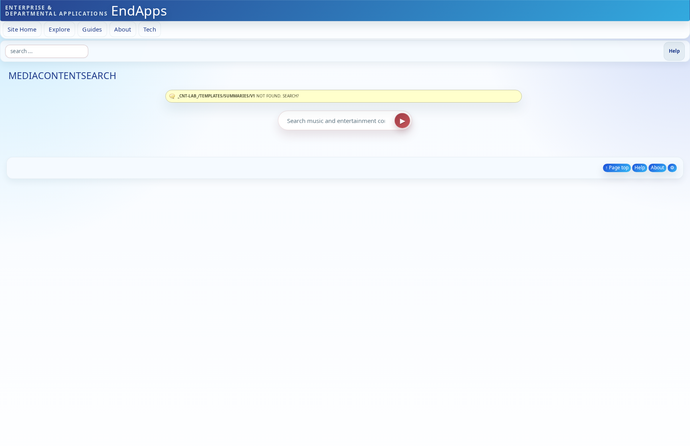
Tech (149, 29)
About (122, 29)
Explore (59, 29)
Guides (92, 29)
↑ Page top (617, 167)
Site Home (22, 29)
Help (639, 167)
